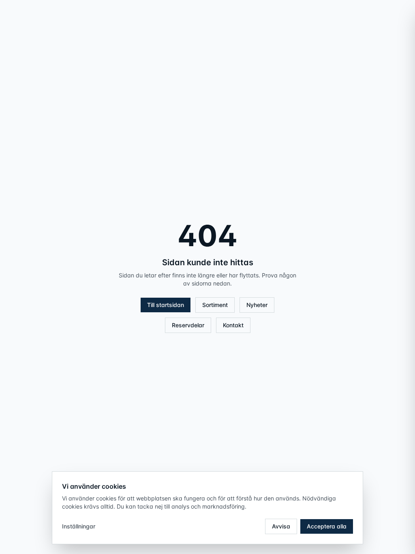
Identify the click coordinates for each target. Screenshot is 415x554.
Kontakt (233, 325)
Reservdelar (188, 325)
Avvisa (281, 526)
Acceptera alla (327, 526)
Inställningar (78, 526)
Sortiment (215, 304)
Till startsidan (165, 304)
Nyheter (256, 304)
